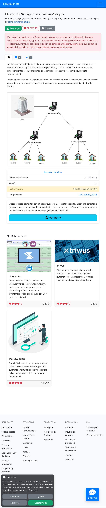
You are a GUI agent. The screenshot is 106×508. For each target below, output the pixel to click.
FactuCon (48, 439)
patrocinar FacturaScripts (65, 43)
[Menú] (100, 4)
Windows (27, 442)
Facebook (70, 427)
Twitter (68, 455)
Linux (25, 447)
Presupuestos (8, 431)
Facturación (7, 427)
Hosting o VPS (30, 460)
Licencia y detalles (53, 172)
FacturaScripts (10, 4)
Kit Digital (48, 427)
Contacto (48, 28)
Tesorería (6, 440)
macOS (26, 451)
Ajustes (40, 496)
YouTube (69, 459)
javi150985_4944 (88, 194)
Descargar (15, 28)
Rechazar (14, 502)
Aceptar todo (40, 502)
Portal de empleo (94, 435)
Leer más (14, 496)
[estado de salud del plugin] (30, 28)
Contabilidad (7, 436)
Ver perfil (54, 218)
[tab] (8, 57)
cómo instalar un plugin (19, 21)
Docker (26, 456)
